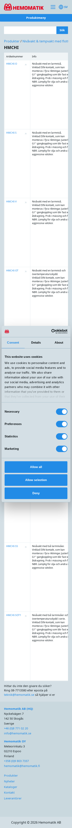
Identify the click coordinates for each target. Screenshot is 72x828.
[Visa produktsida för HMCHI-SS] (25, 547)
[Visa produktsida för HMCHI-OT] (25, 271)
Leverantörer (13, 798)
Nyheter (9, 781)
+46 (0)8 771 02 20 (16, 728)
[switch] (61, 424)
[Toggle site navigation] (53, 7)
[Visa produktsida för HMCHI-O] (25, 65)
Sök (62, 30)
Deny (36, 493)
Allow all (36, 467)
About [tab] (59, 342)
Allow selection (36, 480)
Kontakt (9, 792)
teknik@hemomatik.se (19, 695)
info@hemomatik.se (17, 733)
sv (66, 7)
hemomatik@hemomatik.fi (22, 766)
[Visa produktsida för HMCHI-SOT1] (25, 616)
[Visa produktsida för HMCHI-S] (25, 134)
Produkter (12, 41)
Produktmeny (36, 18)
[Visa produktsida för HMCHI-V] (25, 202)
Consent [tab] (13, 342)
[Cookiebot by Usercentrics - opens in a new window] (50, 331)
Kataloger (10, 787)
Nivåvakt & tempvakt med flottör (47, 41)
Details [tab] (36, 342)
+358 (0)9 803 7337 (16, 761)
